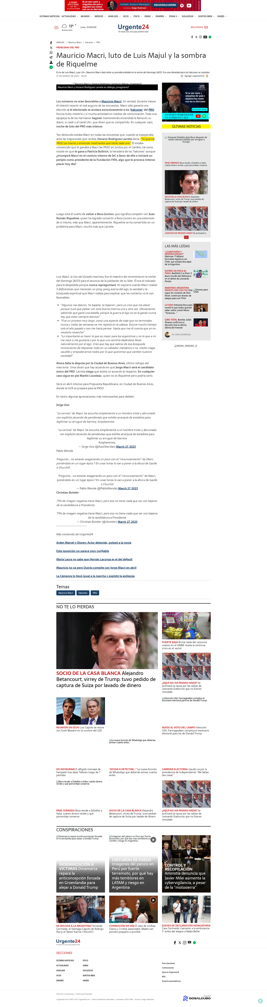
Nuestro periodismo (171, 981)
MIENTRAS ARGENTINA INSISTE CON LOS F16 (177, 289)
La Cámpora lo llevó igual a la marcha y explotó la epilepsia (95, 576)
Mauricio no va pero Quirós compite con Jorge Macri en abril (96, 567)
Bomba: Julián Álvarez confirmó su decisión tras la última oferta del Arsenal (178, 324)
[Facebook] (51, 43)
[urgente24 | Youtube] (205, 37)
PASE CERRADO (65, 810)
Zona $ (173, 16)
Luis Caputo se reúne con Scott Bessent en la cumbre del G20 (80, 729)
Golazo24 (188, 16)
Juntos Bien (205, 16)
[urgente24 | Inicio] (207, 985)
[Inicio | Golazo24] (210, 37)
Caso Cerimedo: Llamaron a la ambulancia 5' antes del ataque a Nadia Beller (185, 929)
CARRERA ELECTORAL (175, 769)
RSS (163, 976)
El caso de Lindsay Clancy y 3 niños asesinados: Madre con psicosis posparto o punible (132, 929)
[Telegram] (50, 57)
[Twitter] (51, 48)
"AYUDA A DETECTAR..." (123, 769)
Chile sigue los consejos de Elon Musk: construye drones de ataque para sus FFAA (179, 294)
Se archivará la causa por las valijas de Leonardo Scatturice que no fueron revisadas (182, 687)
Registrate (197, 27)
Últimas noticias (50, 16)
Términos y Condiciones (65, 994)
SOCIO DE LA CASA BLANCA (89, 673)
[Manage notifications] (260, 1001)
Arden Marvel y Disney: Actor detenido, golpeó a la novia (93, 542)
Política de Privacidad (84, 994)
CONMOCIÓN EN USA (122, 926)
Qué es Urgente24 (170, 972)
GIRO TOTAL (171, 319)
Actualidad (69, 16)
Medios (99, 16)
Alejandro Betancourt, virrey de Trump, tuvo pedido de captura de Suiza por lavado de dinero (106, 679)
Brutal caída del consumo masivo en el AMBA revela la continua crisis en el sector (184, 645)
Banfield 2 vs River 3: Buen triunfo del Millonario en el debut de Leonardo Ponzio (178, 277)
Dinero (160, 16)
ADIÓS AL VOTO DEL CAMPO (179, 727)
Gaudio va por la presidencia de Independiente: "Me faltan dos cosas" (185, 772)
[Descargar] (51, 62)
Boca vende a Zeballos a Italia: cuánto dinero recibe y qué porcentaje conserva (79, 813)
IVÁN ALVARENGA (183, 334)
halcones (136, 110)
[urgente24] (68, 944)
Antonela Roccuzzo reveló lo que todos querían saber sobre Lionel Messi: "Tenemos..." (178, 309)
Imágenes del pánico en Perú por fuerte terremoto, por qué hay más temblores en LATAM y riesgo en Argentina (133, 876)
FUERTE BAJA (170, 642)
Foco (137, 16)
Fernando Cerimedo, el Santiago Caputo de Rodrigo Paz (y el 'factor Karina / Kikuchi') (79, 929)
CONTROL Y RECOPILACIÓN (178, 867)
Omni (147, 16)
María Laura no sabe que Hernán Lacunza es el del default (94, 559)
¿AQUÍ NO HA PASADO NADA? (180, 683)
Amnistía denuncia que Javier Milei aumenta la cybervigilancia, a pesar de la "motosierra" (185, 880)
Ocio (126, 16)
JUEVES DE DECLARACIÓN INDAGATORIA (186, 926)
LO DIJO (169, 305)
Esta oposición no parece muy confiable (82, 551)
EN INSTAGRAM (65, 769)
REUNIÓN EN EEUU (68, 727)
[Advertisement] (107, 187)
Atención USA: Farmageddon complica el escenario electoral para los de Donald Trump (185, 730)
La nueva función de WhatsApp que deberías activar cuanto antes (133, 772)
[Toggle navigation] (57, 27)
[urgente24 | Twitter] (196, 37)
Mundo (85, 16)
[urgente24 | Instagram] (200, 37)
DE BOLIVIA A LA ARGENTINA (74, 926)
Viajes (221, 16)
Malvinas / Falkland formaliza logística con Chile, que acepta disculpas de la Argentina (178, 260)
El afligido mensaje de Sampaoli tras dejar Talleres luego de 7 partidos (78, 772)
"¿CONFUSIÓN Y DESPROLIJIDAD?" (174, 253)
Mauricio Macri (112, 101)
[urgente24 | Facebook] (192, 37)
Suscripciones (168, 963)
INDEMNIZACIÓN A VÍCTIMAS (76, 866)
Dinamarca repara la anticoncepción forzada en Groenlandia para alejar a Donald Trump (79, 877)
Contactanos (168, 967)
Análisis (113, 16)
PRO (151, 110)
